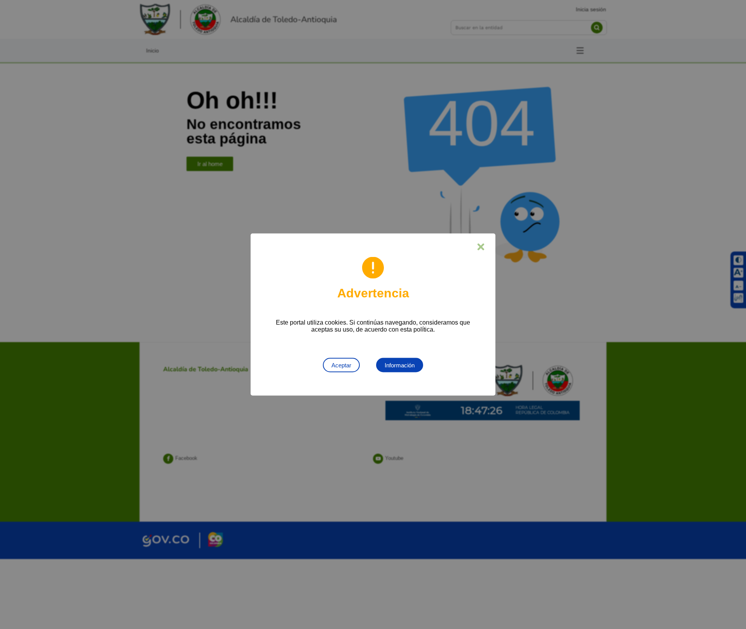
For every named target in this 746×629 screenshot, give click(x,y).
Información (400, 365)
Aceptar (341, 365)
